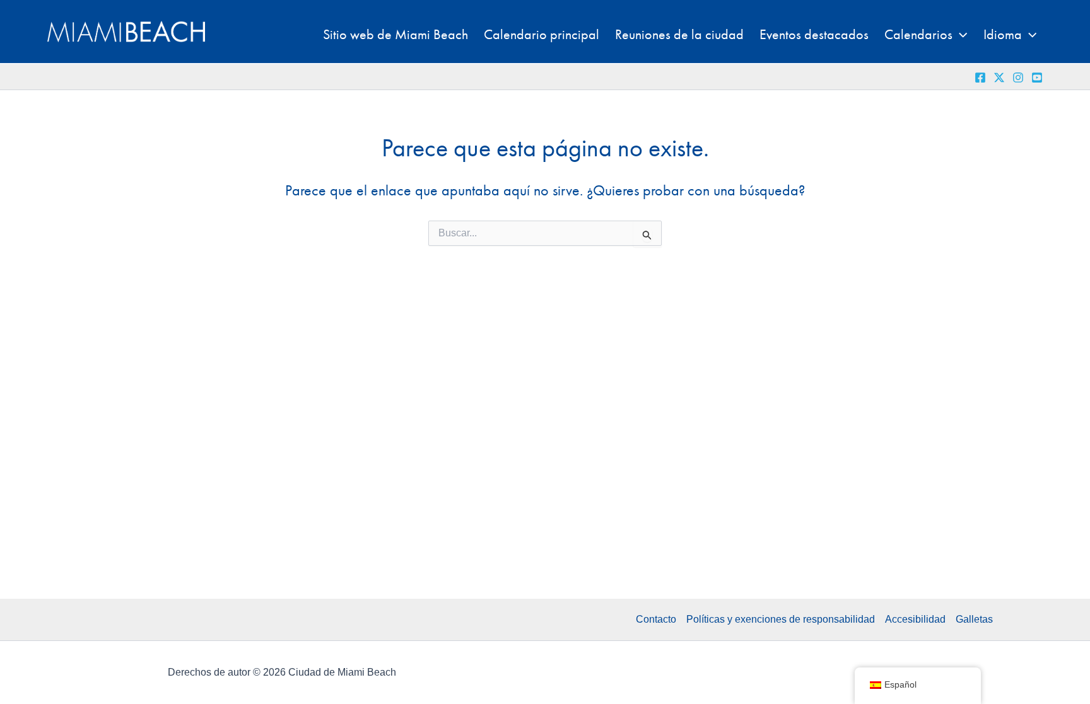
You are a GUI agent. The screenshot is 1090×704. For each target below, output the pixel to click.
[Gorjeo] (999, 77)
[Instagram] (1018, 77)
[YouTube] (1037, 77)
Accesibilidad (915, 619)
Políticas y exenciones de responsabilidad (780, 619)
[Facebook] (980, 77)
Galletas (974, 619)
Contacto (656, 619)
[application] (959, 34)
